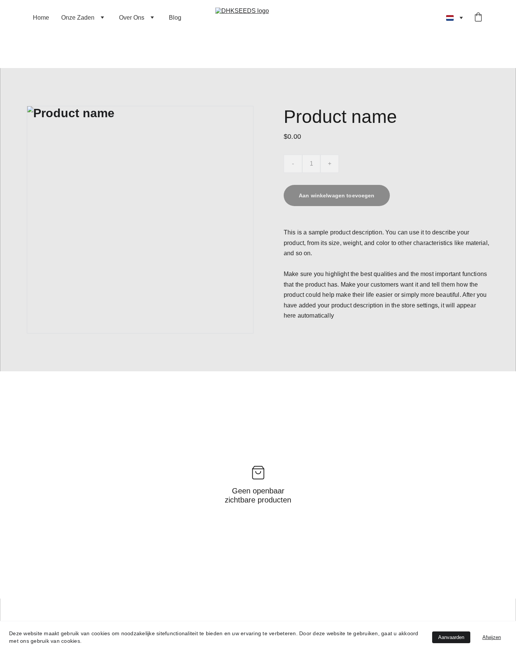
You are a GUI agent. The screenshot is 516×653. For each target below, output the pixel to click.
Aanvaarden (451, 637)
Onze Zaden (77, 17)
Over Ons (131, 17)
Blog (175, 17)
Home (41, 17)
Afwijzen (491, 637)
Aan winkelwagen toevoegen (337, 195)
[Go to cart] (478, 17)
